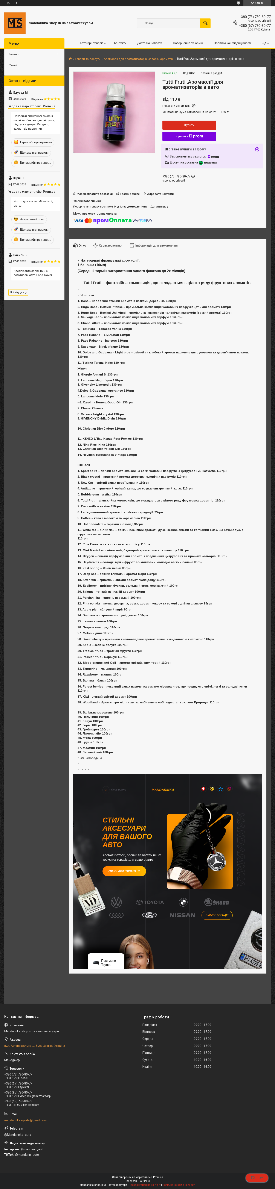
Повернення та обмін (188, 43)
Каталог (14, 54)
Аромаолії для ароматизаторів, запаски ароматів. (139, 59)
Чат (260, 1178)
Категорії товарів (91, 43)
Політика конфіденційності (232, 43)
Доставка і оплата (149, 43)
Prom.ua (158, 1177)
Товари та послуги (88, 59)
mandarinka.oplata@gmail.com (25, 1120)
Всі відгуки (17, 292)
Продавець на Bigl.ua (138, 1181)
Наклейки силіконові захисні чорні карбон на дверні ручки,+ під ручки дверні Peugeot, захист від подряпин (35, 122)
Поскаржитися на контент (144, 1184)
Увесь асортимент (122, 871)
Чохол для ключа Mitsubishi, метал (33, 203)
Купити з (182, 136)
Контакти (120, 43)
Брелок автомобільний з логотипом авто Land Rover (33, 273)
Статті (13, 65)
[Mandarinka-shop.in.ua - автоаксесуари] (15, 23)
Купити (189, 125)
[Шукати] (205, 23)
